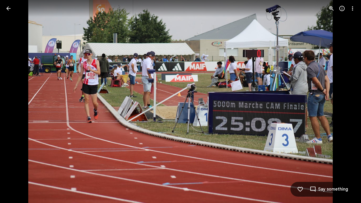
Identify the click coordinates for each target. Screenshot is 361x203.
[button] (14, 101)
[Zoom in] (331, 8)
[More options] (352, 8)
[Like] (300, 189)
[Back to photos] (8, 8)
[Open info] (342, 8)
